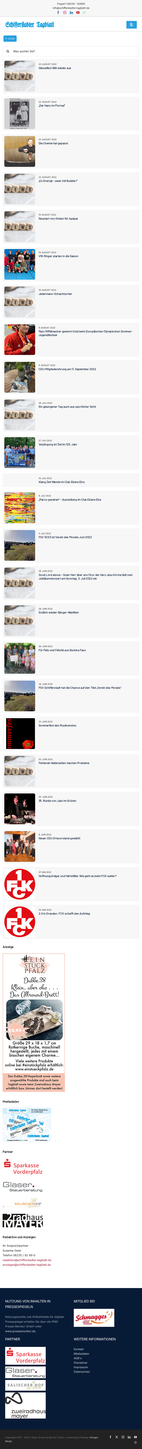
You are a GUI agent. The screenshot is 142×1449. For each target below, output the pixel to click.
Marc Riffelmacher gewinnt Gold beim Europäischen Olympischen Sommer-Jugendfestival (85, 333)
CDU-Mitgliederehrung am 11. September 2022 (67, 369)
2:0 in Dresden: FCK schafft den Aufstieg (64, 913)
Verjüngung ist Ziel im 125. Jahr (58, 444)
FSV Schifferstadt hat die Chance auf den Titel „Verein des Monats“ (80, 687)
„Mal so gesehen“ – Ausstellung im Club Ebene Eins (70, 499)
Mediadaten (81, 1353)
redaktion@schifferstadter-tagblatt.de (27, 1260)
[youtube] (77, 12)
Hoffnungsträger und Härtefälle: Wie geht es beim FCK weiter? (78, 876)
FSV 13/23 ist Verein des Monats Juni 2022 (65, 537)
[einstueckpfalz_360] (34, 955)
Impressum (81, 1367)
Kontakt (79, 1349)
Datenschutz (82, 1371)
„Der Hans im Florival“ (52, 105)
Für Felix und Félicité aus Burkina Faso (62, 650)
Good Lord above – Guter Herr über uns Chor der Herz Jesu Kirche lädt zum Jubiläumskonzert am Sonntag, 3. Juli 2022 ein (85, 576)
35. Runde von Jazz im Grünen (57, 800)
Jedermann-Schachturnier (55, 294)
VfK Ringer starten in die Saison (58, 256)
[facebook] (58, 12)
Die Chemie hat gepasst (53, 143)
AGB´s (78, 1358)
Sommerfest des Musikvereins (57, 725)
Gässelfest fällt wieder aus (55, 68)
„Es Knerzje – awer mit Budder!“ (58, 181)
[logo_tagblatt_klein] (30, 23)
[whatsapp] (84, 12)
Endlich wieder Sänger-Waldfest (59, 612)
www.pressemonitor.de (20, 1331)
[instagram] (64, 12)
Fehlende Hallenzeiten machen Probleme (64, 763)
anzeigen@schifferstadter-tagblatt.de (27, 1264)
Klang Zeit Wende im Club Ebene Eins (62, 482)
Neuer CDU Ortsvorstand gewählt (59, 838)
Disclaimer (80, 1362)
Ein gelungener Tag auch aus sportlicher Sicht (67, 406)
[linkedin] (71, 12)
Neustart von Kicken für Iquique (58, 218)
